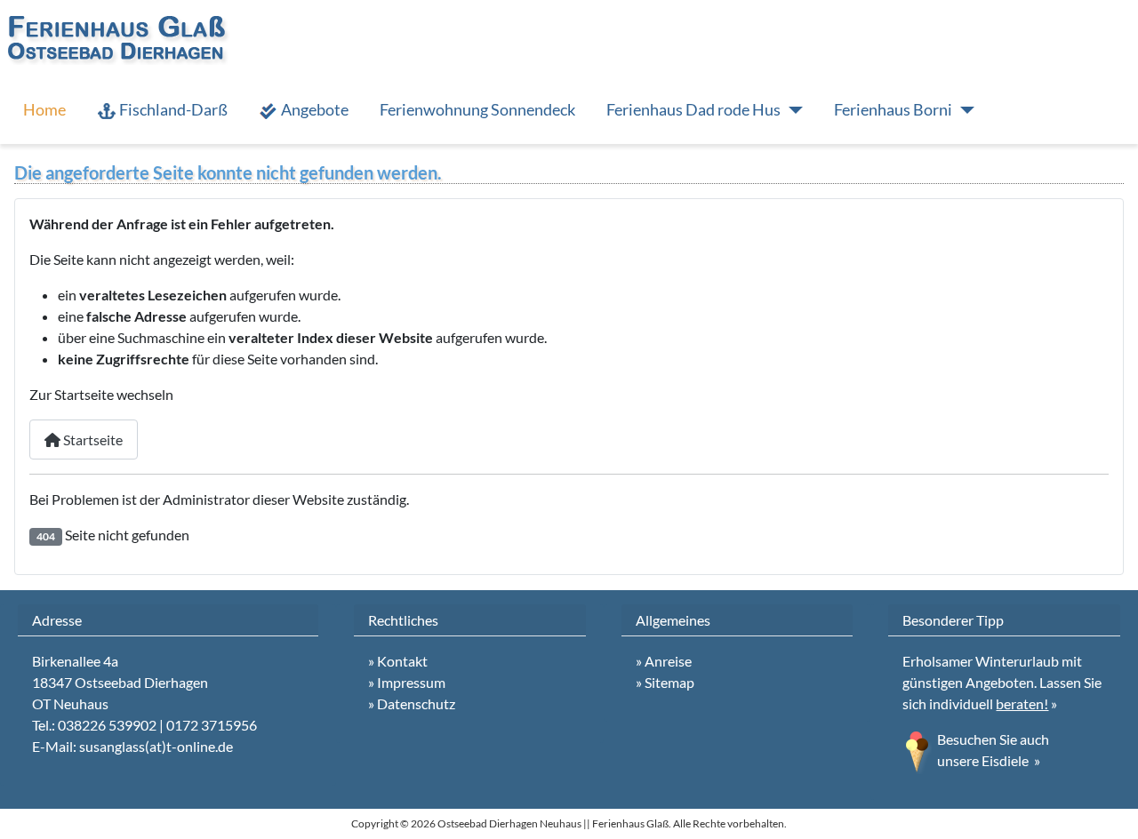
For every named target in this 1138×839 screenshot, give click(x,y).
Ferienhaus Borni (893, 109)
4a (110, 660)
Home (44, 109)
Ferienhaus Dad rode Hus (693, 109)
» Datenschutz (411, 703)
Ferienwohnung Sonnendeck (477, 109)
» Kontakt (398, 660)
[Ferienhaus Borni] (963, 110)
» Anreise (664, 660)
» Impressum (406, 682)
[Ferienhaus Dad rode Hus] (792, 110)
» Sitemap (665, 682)
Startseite (91, 439)
